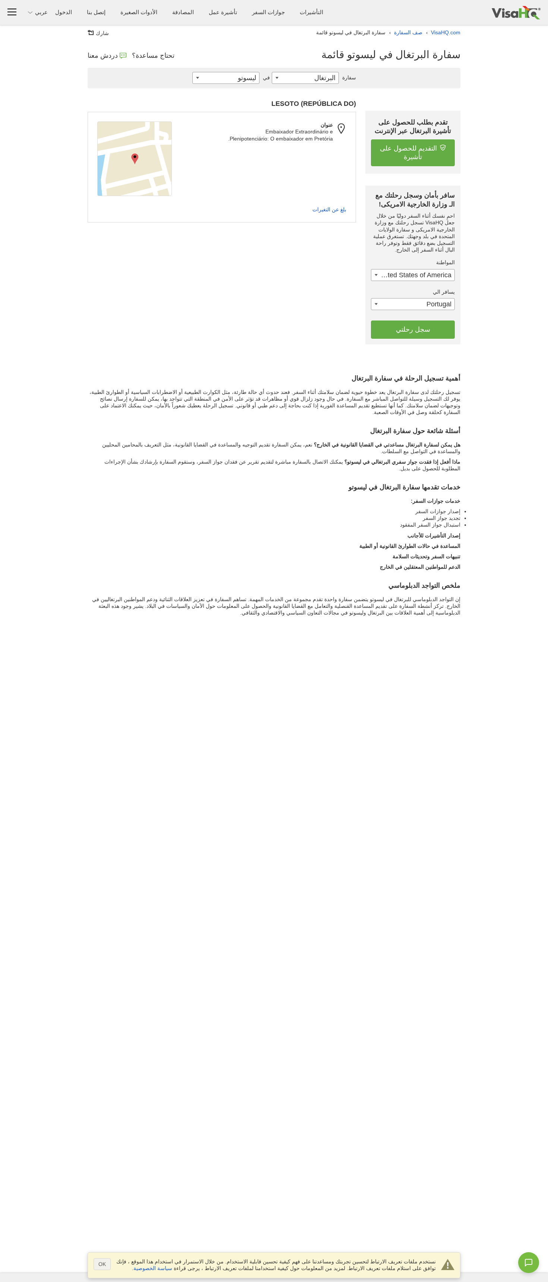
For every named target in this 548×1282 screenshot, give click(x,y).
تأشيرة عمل (223, 12)
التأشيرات (311, 12)
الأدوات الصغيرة (138, 12)
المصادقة (183, 12)
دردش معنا (103, 55)
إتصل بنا (96, 12)
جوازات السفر (268, 12)
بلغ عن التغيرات (329, 209)
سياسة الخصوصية (152, 1268)
